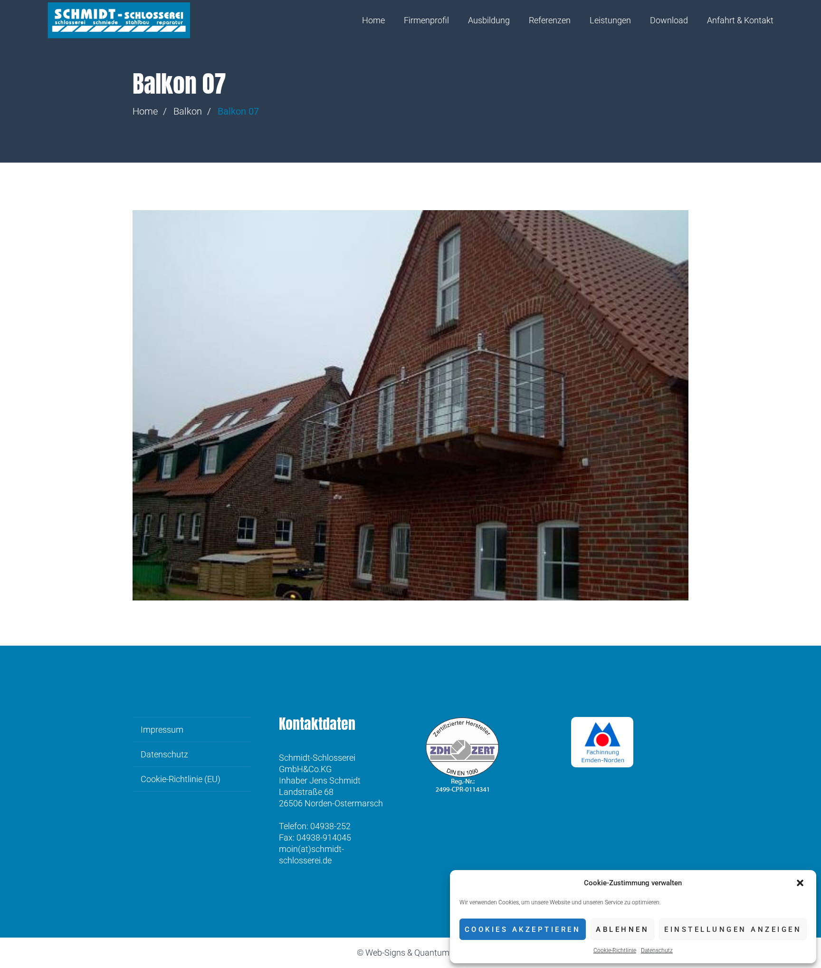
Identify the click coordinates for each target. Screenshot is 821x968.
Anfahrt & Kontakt (740, 20)
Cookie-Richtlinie (614, 950)
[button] (801, 883)
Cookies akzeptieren (523, 929)
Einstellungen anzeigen (733, 929)
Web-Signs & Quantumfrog (415, 953)
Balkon (187, 111)
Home (373, 20)
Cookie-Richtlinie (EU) (180, 779)
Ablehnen (622, 929)
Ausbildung (489, 20)
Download (669, 20)
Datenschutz (657, 950)
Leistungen (610, 20)
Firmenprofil (426, 20)
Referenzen (550, 20)
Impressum (162, 730)
